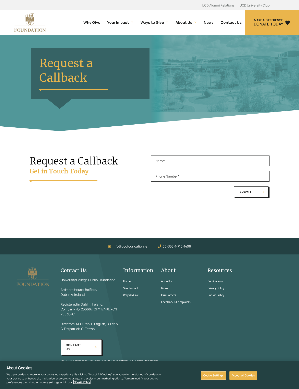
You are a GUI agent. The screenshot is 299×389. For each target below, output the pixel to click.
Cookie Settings (213, 375)
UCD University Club (255, 5)
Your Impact (118, 22)
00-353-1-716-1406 (177, 246)
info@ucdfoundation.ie (130, 246)
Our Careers (168, 295)
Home (127, 281)
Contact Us (231, 22)
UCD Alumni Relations (218, 5)
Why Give (91, 22)
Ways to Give (152, 22)
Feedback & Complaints (175, 302)
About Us (184, 22)
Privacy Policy (215, 288)
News (209, 22)
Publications (215, 281)
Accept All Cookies (243, 375)
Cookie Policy (215, 295)
